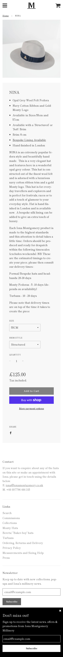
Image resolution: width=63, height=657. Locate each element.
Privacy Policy (12, 548)
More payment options (31, 408)
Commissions (11, 518)
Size (11, 320)
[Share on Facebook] (11, 432)
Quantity (15, 354)
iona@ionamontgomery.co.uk (24, 485)
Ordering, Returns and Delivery (23, 543)
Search (7, 513)
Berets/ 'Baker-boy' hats (18, 533)
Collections (10, 523)
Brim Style (15, 337)
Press (6, 558)
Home (6, 15)
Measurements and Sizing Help (23, 553)
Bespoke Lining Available (29, 140)
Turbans (8, 538)
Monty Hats (10, 528)
